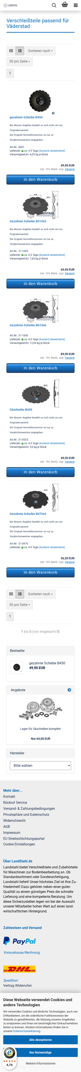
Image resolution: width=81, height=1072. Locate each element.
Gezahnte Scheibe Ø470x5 (28, 513)
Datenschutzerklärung (26, 1031)
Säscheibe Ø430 (21, 409)
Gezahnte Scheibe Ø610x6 (28, 325)
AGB (6, 827)
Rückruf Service (15, 803)
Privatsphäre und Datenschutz (26, 815)
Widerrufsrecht (14, 821)
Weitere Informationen (41, 1063)
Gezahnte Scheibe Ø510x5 (28, 221)
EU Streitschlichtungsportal (23, 839)
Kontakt (9, 796)
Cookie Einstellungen (19, 844)
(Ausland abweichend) (52, 150)
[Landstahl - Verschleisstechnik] (8, 5)
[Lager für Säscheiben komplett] (40, 709)
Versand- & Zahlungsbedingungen (29, 809)
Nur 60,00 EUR (40, 738)
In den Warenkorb (40, 179)
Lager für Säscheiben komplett (40, 728)
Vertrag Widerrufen (17, 986)
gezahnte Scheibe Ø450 (26, 117)
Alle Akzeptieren (40, 1040)
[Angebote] (69, 690)
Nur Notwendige (40, 1052)
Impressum (11, 833)
